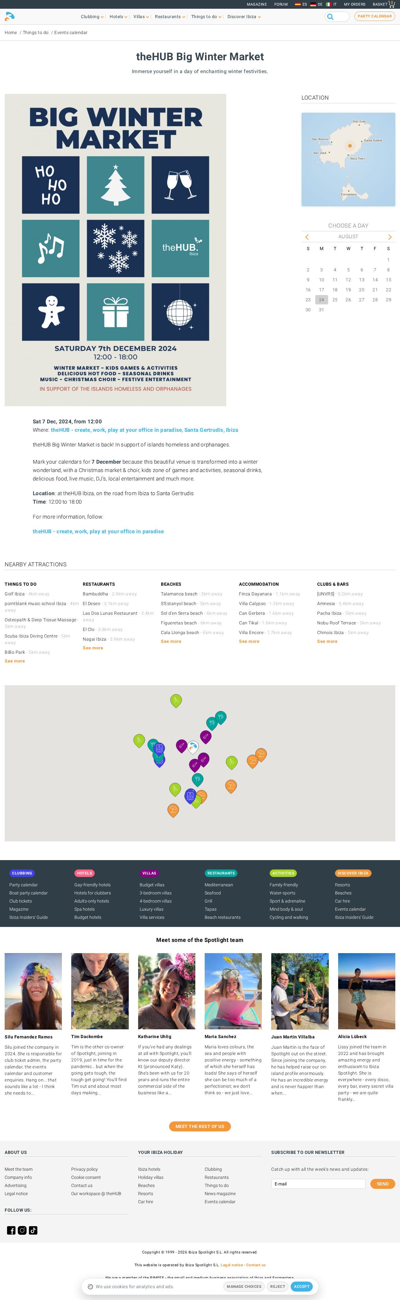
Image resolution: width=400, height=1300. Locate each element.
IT (335, 4)
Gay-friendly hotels (92, 884)
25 (335, 299)
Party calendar (23, 884)
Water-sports (282, 892)
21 (375, 289)
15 (388, 279)
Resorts (342, 884)
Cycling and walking (289, 917)
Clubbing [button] (90, 16)
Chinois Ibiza (343, 632)
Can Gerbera (266, 613)
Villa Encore (265, 632)
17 (321, 289)
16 (308, 289)
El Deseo (106, 603)
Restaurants (217, 1177)
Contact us (81, 1185)
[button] (261, 755)
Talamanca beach (191, 593)
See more (15, 660)
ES (304, 4)
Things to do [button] (204, 16)
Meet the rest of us (200, 1126)
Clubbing (213, 1169)
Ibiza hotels (149, 1169)
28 (375, 299)
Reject (277, 1286)
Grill (208, 901)
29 (388, 299)
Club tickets (20, 901)
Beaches (343, 892)
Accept (301, 1286)
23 (308, 299)
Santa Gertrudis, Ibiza (211, 430)
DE (320, 4)
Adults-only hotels (91, 901)
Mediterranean (219, 884)
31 (321, 309)
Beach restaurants (223, 917)
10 (321, 279)
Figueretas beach (191, 622)
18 (335, 289)
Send (383, 1183)
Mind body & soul (286, 909)
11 (335, 279)
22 (388, 289)
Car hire (342, 901)
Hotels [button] (116, 16)
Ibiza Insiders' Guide (28, 917)
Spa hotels (84, 909)
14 (375, 279)
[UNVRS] (340, 593)
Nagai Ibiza (109, 639)
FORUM (281, 4)
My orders (355, 4)
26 (348, 299)
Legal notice (16, 1193)
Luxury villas (151, 909)
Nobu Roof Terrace (349, 622)
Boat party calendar (28, 892)
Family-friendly (284, 884)
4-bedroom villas (156, 901)
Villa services (152, 917)
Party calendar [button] (375, 16)
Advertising (16, 1185)
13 (361, 279)
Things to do (36, 32)
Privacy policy (84, 1169)
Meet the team (18, 1169)
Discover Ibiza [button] (242, 16)
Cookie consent (86, 1177)
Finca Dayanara (270, 593)
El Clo (103, 629)
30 (308, 309)
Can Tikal (263, 622)
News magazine (220, 1193)
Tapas (211, 909)
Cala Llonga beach (192, 632)
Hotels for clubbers (92, 892)
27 (361, 299)
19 (348, 289)
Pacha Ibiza (342, 613)
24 (321, 299)
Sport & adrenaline (287, 901)
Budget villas (152, 884)
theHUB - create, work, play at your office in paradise (116, 430)
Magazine (257, 4)
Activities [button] (283, 873)
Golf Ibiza (27, 593)
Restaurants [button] (168, 16)
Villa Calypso (266, 603)
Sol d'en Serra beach (194, 613)
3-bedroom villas (156, 892)
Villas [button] (139, 16)
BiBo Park (27, 652)
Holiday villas (150, 1177)
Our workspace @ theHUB (96, 1193)
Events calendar (71, 32)
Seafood (213, 892)
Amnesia (340, 603)
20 (361, 289)
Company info (18, 1177)
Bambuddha (110, 593)
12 (348, 279)
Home (11, 32)
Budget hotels (87, 917)
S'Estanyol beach (191, 603)
